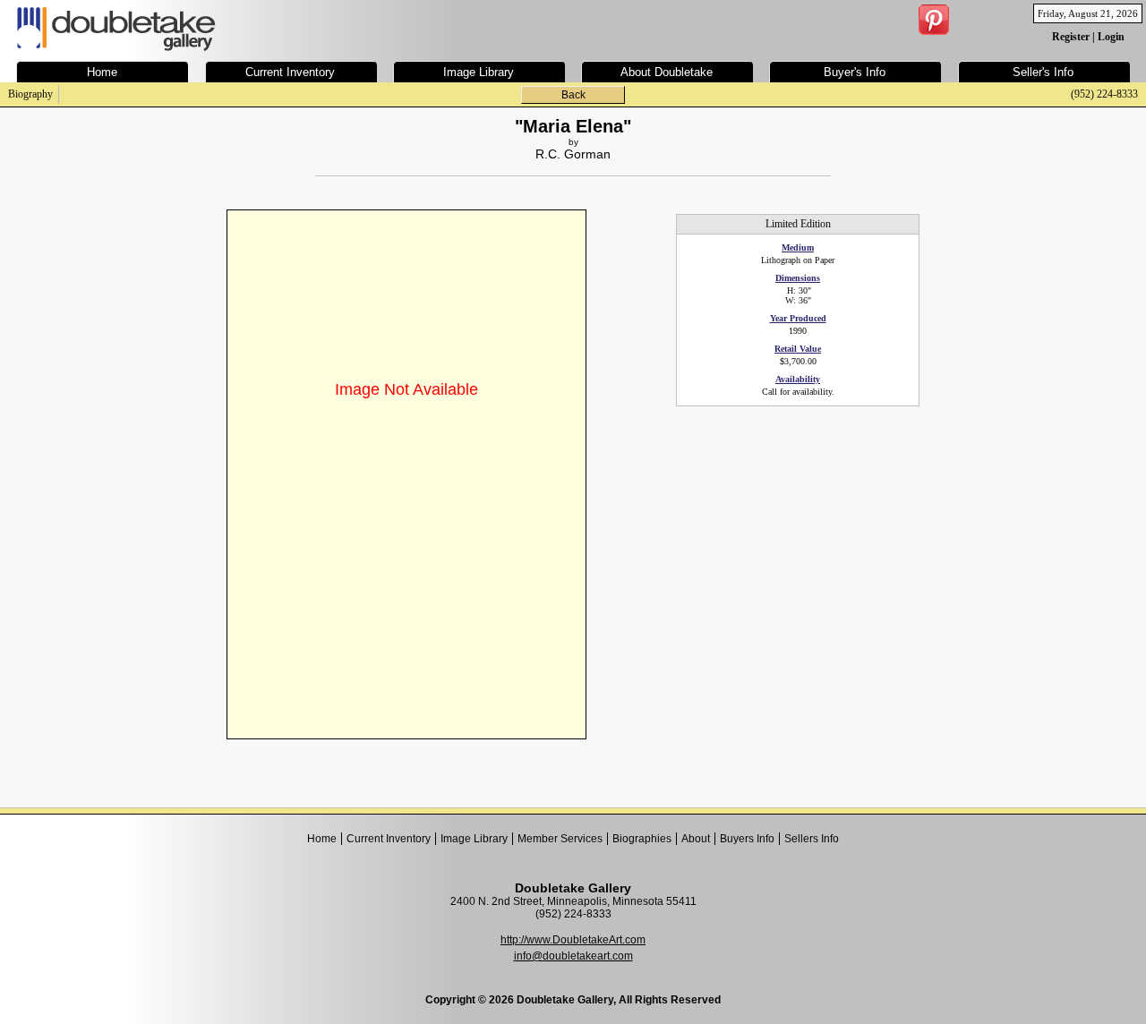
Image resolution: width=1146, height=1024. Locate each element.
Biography (30, 94)
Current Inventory (388, 838)
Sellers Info (811, 838)
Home (322, 838)
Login (1111, 36)
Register (1071, 36)
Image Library (474, 838)
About (695, 838)
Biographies (641, 838)
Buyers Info (747, 838)
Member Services (560, 838)
